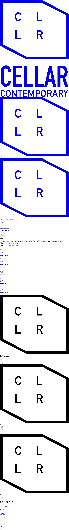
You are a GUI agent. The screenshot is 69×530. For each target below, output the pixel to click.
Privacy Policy (2, 513)
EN (0, 157)
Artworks (1, 219)
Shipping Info (2, 515)
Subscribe (2, 523)
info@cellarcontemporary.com (4, 506)
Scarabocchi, (3, 269)
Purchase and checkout (3, 236)
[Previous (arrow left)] (0, 529)
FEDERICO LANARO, (4, 228)
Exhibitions (6, 219)
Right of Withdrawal (2, 514)
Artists (4, 219)
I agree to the (5, 522)
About (12, 219)
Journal (10, 219)
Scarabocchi (3, 223)
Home (2, 222)
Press (8, 219)
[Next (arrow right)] (1, 529)
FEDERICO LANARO (4, 255)
